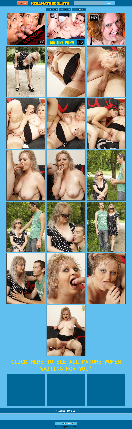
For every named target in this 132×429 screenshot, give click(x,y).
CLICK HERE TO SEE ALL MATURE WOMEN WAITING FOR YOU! (66, 365)
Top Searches (79, 9)
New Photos (65, 9)
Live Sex (22, 3)
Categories (52, 9)
